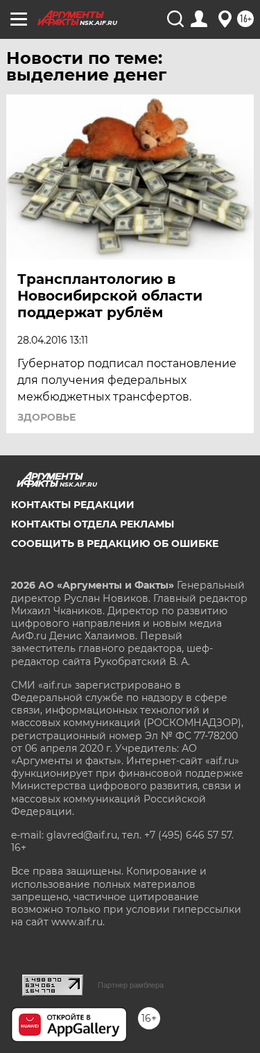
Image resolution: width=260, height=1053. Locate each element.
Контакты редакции (73, 504)
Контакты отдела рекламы (92, 524)
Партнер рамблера (131, 985)
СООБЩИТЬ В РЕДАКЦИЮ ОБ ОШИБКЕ (114, 543)
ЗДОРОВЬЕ (46, 417)
